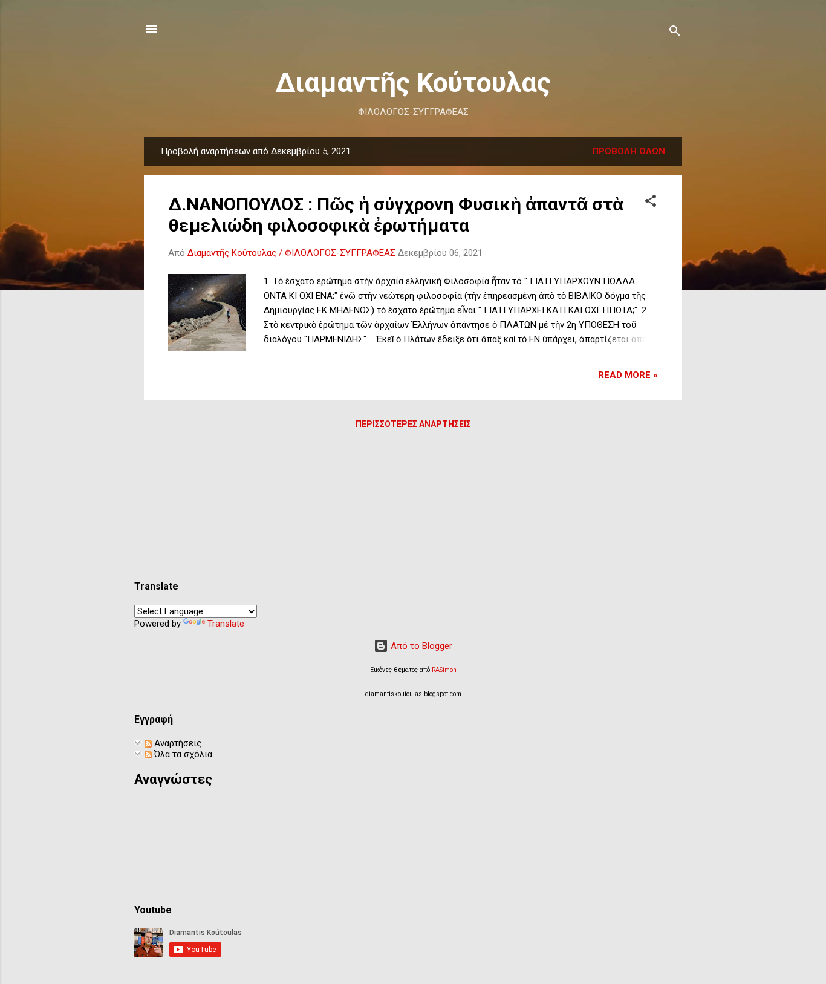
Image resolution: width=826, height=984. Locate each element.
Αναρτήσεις (176, 743)
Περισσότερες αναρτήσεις (413, 424)
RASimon (444, 670)
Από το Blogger (420, 645)
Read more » (628, 375)
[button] (650, 203)
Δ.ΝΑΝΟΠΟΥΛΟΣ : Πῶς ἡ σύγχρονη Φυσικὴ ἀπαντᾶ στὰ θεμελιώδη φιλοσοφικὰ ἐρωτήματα (395, 215)
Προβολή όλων (628, 151)
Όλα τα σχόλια (182, 754)
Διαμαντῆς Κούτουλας (413, 83)
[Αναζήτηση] (675, 33)
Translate (225, 623)
